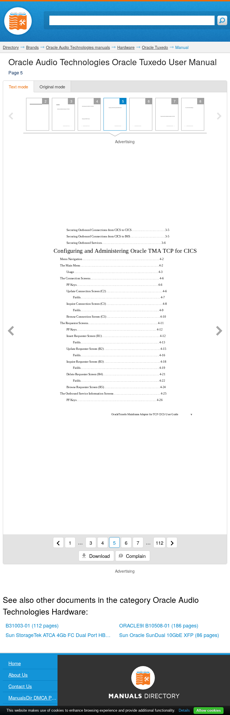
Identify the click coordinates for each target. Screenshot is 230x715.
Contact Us (20, 686)
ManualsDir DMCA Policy (33, 697)
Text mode (18, 86)
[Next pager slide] (219, 116)
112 (159, 542)
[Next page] (219, 331)
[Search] (222, 20)
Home (14, 663)
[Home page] (18, 21)
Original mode (52, 86)
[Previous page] (11, 331)
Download (99, 555)
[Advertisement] (115, 151)
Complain (135, 555)
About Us (18, 674)
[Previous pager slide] (11, 116)
